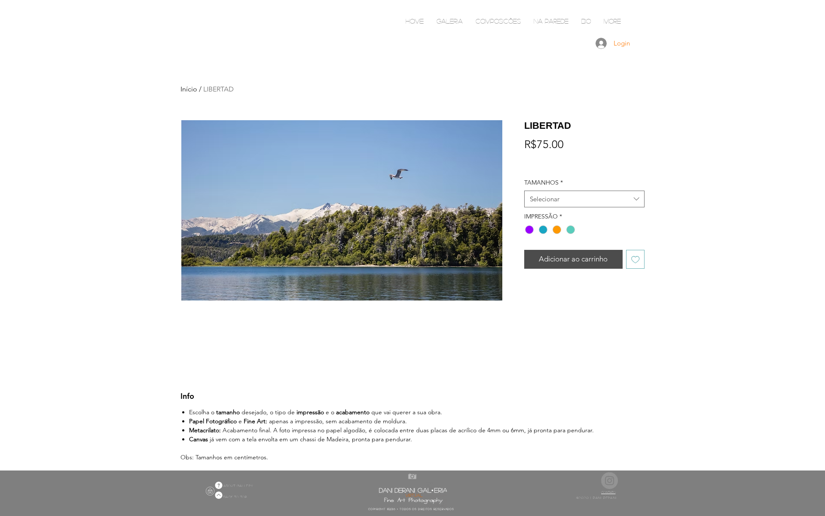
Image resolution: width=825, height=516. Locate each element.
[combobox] (584, 199)
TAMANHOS (543, 182)
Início (188, 89)
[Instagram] (609, 480)
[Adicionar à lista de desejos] (635, 259)
